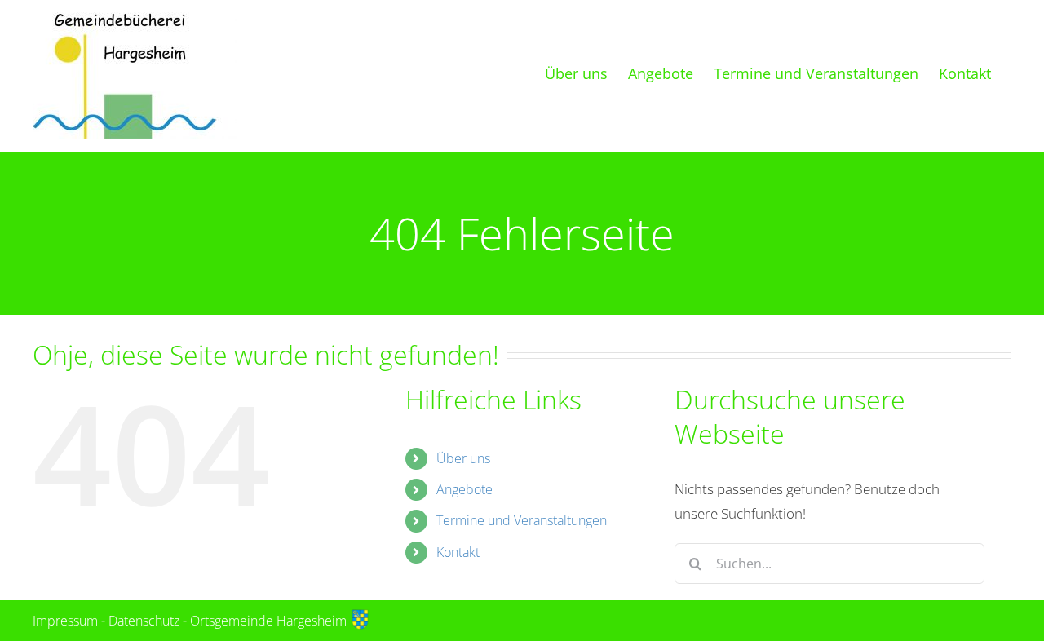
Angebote (464, 489)
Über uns (463, 458)
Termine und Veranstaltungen (521, 520)
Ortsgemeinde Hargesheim (270, 621)
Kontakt (458, 552)
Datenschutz (143, 621)
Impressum (65, 621)
